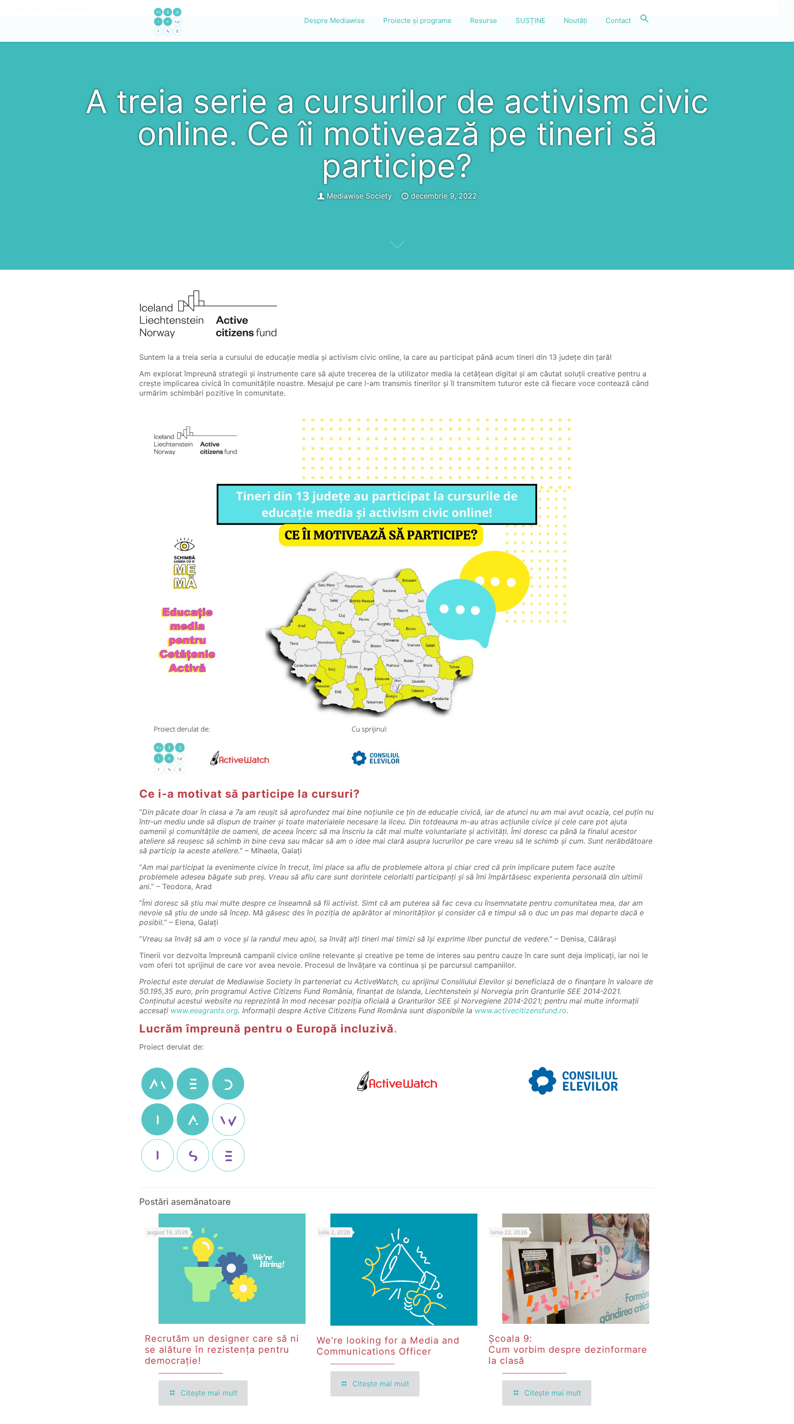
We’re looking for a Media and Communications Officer (388, 1346)
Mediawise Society (359, 195)
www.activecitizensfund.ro (521, 1010)
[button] (644, 20)
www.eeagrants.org (204, 1010)
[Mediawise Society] (167, 20)
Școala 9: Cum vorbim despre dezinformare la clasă (567, 1349)
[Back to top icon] (750, 1405)
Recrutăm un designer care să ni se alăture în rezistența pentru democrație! (222, 1349)
